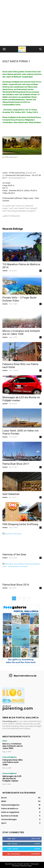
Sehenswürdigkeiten (9, 757)
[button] (4, 49)
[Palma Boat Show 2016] (22, 572)
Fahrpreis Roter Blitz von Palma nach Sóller (12, 762)
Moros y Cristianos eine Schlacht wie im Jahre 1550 (21, 332)
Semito (4, 270)
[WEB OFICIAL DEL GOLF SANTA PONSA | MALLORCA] (8, 178)
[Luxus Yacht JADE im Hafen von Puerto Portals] (22, 418)
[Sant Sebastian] (22, 481)
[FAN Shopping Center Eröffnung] (22, 511)
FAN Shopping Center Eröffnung (20, 524)
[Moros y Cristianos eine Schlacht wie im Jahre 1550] (22, 318)
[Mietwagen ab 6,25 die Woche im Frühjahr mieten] (22, 384)
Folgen (37, 844)
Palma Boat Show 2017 (15, 463)
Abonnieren (35, 854)
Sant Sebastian (10, 494)
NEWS (4, 741)
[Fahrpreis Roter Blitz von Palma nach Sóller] (22, 351)
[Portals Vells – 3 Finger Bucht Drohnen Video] (22, 285)
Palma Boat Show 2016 (15, 584)
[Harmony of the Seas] (22, 541)
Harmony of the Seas (14, 554)
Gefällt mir (35, 838)
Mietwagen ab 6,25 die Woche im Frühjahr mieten (11, 778)
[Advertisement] (22, 23)
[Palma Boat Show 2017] (22, 451)
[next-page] (29, 598)
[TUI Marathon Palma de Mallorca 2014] (22, 246)
